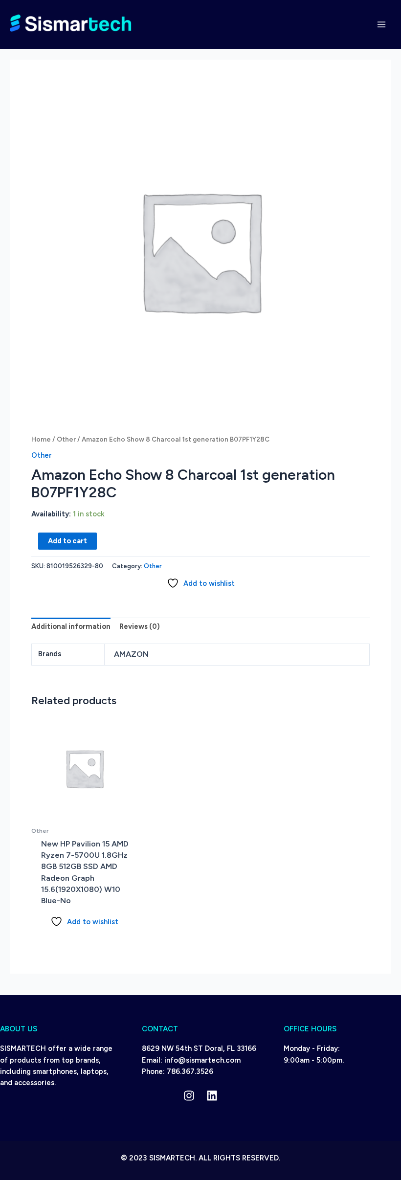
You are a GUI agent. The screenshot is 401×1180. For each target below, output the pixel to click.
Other (66, 439)
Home (41, 439)
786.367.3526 (190, 1071)
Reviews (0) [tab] (139, 626)
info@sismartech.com (202, 1060)
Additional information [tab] (71, 626)
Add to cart (67, 540)
